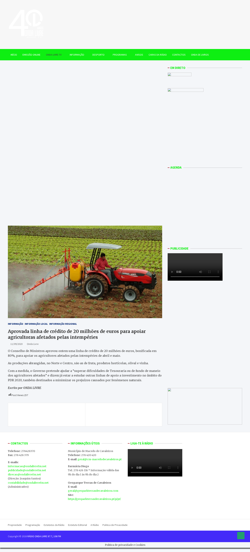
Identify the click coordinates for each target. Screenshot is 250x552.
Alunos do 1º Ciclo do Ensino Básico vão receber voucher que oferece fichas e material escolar (47, 412)
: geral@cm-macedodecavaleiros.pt (99, 459)
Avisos (139, 54)
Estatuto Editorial (77, 525)
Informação (77, 54)
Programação (32, 525)
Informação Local (36, 323)
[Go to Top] (241, 535)
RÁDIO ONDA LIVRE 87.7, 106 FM (44, 536)
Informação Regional (63, 323)
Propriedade (15, 525)
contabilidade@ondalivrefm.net (28, 482)
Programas (120, 54)
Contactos (179, 54)
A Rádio (95, 525)
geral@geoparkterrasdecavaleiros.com (93, 490)
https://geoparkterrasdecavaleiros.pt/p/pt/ (94, 499)
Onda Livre (33, 344)
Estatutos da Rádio (54, 525)
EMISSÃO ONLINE (31, 54)
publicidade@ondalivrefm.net (27, 470)
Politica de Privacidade (115, 525)
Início (14, 54)
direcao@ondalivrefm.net (24, 474)
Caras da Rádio (158, 54)
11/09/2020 (16, 344)
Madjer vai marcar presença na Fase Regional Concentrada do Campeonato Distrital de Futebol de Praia (124, 414)
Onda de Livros (200, 54)
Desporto (98, 54)
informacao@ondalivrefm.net (27, 466)
